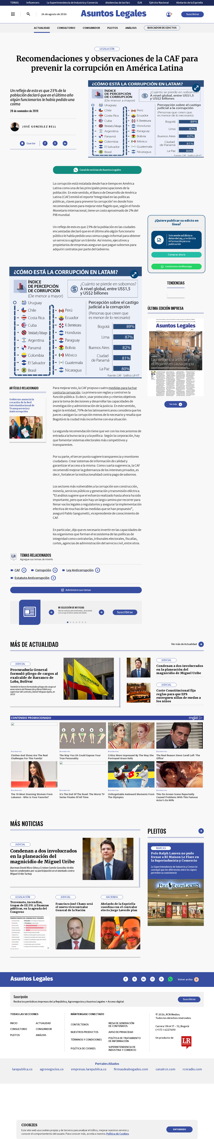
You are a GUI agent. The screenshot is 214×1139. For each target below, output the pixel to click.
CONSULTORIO (66, 27)
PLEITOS (112, 27)
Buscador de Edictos (162, 27)
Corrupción (43, 570)
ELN (140, 2)
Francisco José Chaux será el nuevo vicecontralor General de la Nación (74, 907)
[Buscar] (28, 14)
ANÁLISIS (131, 27)
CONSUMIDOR (91, 27)
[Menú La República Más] (13, 14)
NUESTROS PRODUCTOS (84, 1032)
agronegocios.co (52, 1069)
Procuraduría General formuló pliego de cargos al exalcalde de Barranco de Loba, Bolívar (34, 676)
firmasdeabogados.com (131, 1069)
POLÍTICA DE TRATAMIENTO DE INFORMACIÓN (125, 1040)
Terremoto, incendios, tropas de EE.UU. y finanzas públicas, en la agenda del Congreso (29, 907)
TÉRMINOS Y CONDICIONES (86, 1039)
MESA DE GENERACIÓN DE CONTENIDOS (121, 1025)
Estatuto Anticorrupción (32, 578)
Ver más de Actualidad (184, 644)
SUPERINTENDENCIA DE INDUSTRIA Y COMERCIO (122, 1049)
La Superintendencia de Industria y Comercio (72, 2)
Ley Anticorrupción (80, 570)
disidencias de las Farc (117, 2)
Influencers (32, 2)
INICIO (13, 1023)
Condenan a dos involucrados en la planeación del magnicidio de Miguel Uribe (179, 669)
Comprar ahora (176, 254)
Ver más (173, 404)
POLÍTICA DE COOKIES (83, 1048)
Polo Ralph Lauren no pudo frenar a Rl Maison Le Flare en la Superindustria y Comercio (175, 856)
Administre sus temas (78, 590)
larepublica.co (22, 1069)
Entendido (179, 1129)
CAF (17, 570)
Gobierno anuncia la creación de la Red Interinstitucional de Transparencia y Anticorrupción (21, 405)
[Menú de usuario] (168, 14)
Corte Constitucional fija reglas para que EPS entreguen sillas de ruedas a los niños (178, 696)
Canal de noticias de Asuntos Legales (100, 170)
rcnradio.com (192, 1069)
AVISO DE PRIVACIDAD (121, 1032)
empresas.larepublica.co (88, 1069)
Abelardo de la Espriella (189, 2)
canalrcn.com (165, 1069)
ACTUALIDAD (42, 27)
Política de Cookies (117, 1133)
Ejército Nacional (159, 2)
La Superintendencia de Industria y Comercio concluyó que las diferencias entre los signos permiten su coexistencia (174, 869)
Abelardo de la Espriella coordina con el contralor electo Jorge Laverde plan (119, 907)
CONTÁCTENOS (80, 1024)
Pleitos (157, 830)
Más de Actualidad (34, 644)
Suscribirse (192, 14)
